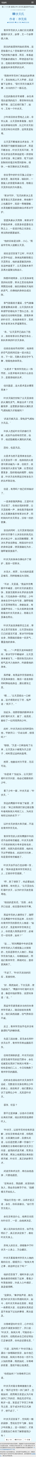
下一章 (26, 1440)
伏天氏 (20, 14)
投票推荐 (11, 22)
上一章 (10, 1440)
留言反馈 (26, 22)
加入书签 (19, 22)
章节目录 (19, 1440)
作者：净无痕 (18, 19)
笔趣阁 (4, 2)
